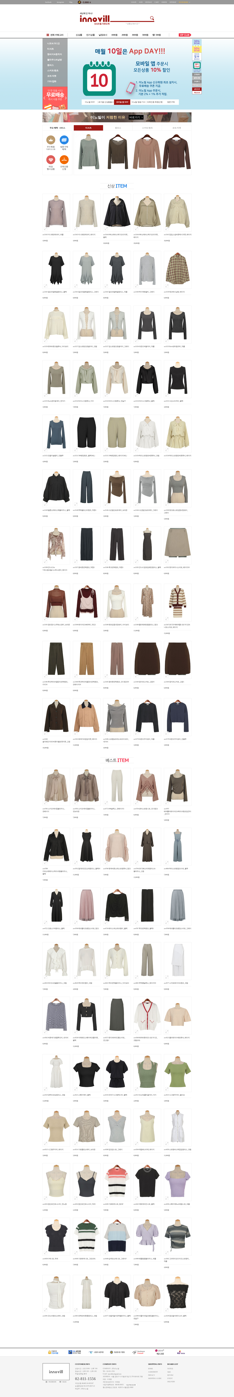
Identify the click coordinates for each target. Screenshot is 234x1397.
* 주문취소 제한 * (132, 24)
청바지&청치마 (54, 54)
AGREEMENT (153, 1372)
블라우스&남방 (54, 60)
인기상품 (90, 35)
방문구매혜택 (64, 148)
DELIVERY (171, 1382)
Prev (44, 98)
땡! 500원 (156, 35)
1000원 (114, 35)
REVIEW (170, 1375)
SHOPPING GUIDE (154, 1378)
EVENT (170, 1378)
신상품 (79, 35)
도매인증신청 (64, 168)
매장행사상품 (51, 168)
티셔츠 (50, 49)
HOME (150, 1369)
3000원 (135, 35)
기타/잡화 (51, 81)
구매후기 (197, 81)
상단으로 (197, 89)
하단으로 (197, 92)
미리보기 (45, 228)
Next (66, 98)
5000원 (145, 35)
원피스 (50, 65)
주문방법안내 (196, 85)
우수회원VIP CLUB (50, 148)
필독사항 (197, 78)
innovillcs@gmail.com (114, 1374)
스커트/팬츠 (52, 70)
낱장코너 (103, 35)
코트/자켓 (51, 76)
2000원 (125, 35)
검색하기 (152, 18)
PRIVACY (151, 1375)
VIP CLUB (185, 35)
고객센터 (197, 74)
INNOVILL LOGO (95, 18)
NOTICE (170, 1369)
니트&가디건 (53, 43)
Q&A (169, 1372)
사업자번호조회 (131, 1385)
